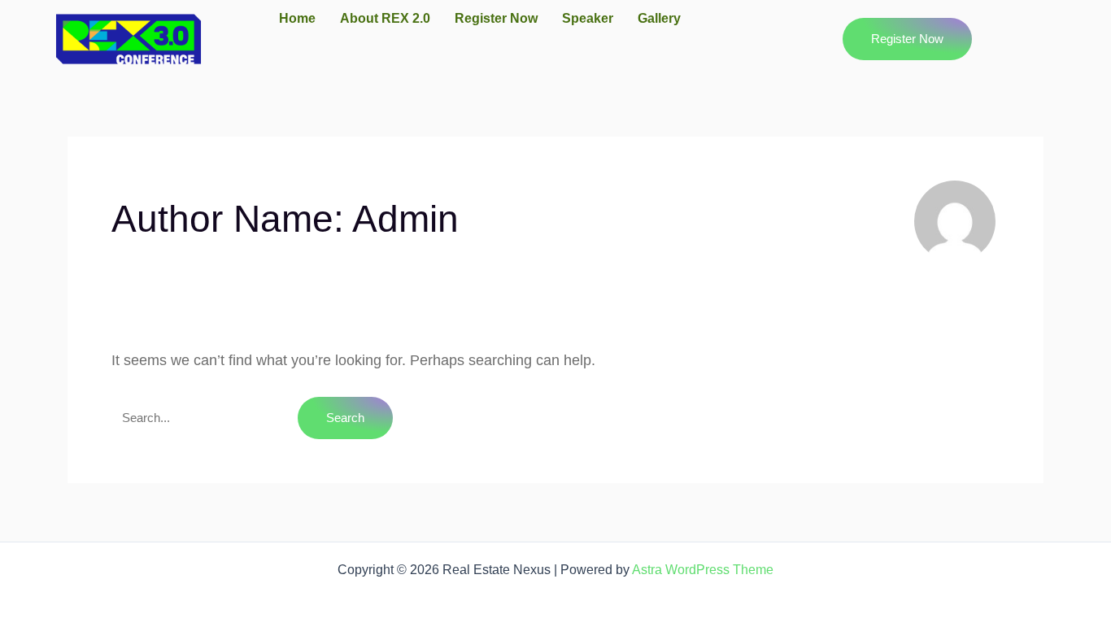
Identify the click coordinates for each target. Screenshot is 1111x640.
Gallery (659, 18)
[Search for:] (204, 417)
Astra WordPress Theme (702, 570)
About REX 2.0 (385, 18)
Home (297, 18)
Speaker (587, 18)
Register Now (496, 18)
